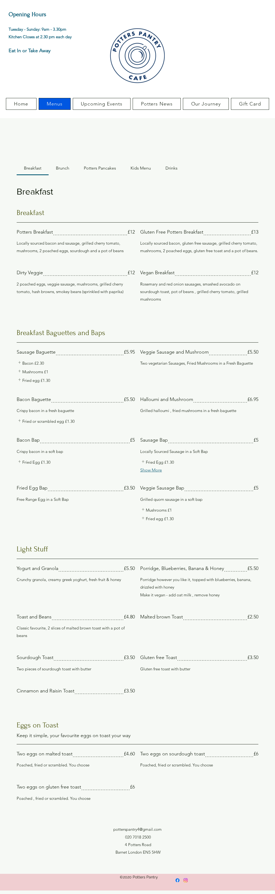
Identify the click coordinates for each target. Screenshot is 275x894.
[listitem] (30, 363)
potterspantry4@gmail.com (137, 829)
